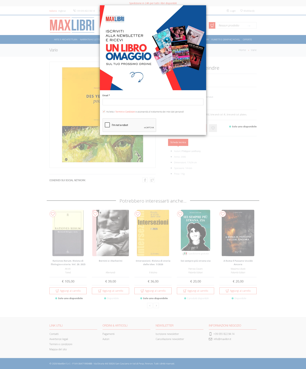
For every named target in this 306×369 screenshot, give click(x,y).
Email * (106, 95)
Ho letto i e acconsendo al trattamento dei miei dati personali (145, 111)
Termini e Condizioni (125, 111)
